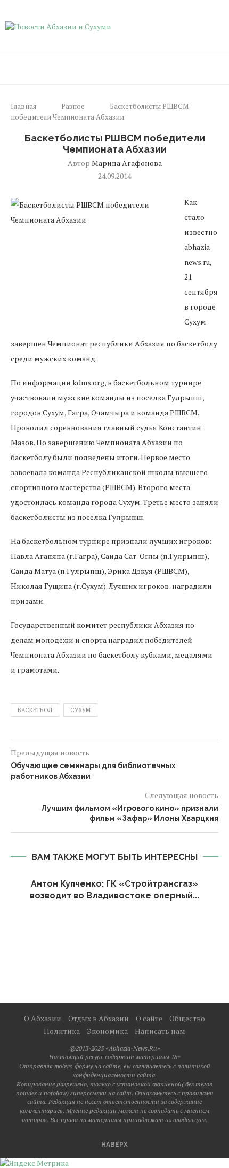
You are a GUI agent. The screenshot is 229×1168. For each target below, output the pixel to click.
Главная (23, 106)
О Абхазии (42, 1018)
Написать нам (160, 1031)
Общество (187, 1018)
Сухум (80, 710)
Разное (73, 106)
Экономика (107, 1031)
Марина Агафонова (127, 163)
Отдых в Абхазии (98, 1018)
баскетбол (35, 710)
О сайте (149, 1018)
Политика (62, 1031)
